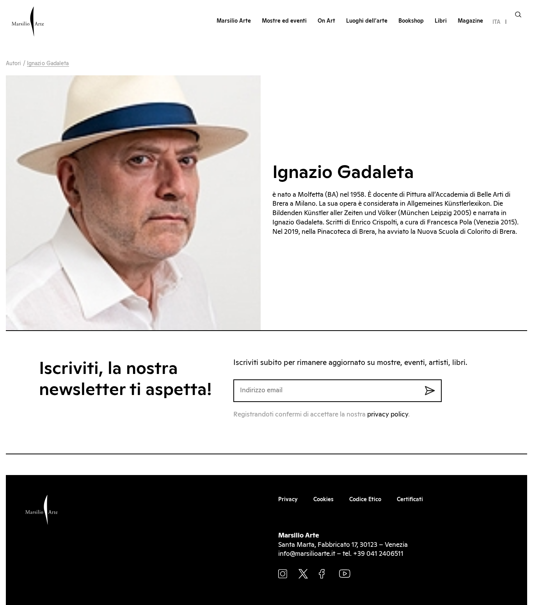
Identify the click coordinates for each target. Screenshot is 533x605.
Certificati (410, 499)
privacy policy (387, 414)
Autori (13, 63)
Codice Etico (365, 499)
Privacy (288, 499)
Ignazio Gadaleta (48, 63)
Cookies (323, 499)
